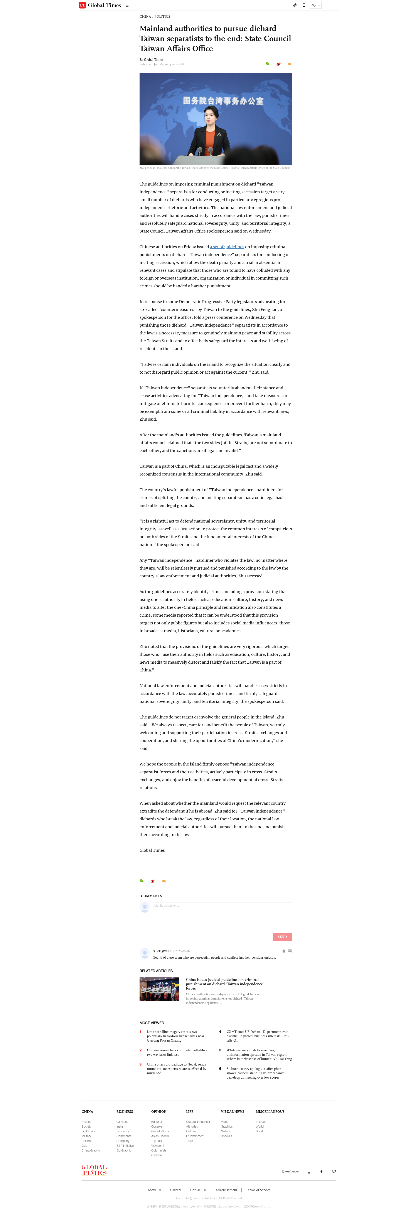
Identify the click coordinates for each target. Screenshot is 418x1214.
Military (86, 1136)
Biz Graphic (123, 1150)
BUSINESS (124, 1111)
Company (122, 1141)
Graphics (227, 1126)
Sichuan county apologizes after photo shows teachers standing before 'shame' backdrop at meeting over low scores (255, 1073)
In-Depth (261, 1121)
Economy (122, 1131)
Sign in (316, 5)
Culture (191, 1131)
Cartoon (156, 1155)
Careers (175, 1190)
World (260, 1126)
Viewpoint (157, 1145)
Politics (86, 1121)
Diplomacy (89, 1131)
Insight (120, 1126)
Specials (226, 1136)
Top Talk (156, 1141)
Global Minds (160, 1131)
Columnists (159, 1150)
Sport (259, 1131)
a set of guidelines (227, 246)
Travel (190, 1141)
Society (86, 1126)
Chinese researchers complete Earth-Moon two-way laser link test (178, 1052)
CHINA (145, 16)
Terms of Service (258, 1190)
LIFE (189, 1111)
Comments (123, 1136)
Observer (157, 1126)
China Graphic (91, 1150)
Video (224, 1121)
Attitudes (192, 1126)
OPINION (159, 1111)
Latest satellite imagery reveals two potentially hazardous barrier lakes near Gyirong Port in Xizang (175, 1036)
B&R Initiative (125, 1145)
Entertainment (195, 1136)
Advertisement (226, 1190)
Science (87, 1141)
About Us (154, 1190)
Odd (84, 1145)
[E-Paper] (295, 5)
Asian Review (160, 1136)
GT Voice (122, 1121)
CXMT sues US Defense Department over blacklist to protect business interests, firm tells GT (258, 1036)
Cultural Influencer (198, 1121)
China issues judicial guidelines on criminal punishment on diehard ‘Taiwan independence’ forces (225, 984)
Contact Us (198, 1190)
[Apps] (302, 5)
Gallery (225, 1131)
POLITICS (162, 16)
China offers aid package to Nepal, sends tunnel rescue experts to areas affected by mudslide (176, 1068)
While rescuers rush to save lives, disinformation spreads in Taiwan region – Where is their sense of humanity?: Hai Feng (259, 1054)
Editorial (156, 1121)
